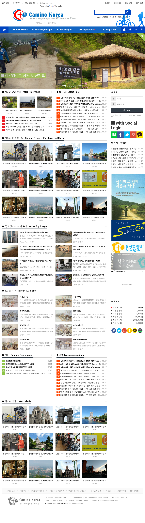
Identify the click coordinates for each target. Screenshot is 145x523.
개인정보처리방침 (37, 491)
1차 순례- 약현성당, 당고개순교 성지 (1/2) (20, 124)
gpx (98, 17)
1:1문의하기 (121, 491)
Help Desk (110, 29)
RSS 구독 (17, 3)
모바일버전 (134, 491)
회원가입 (117, 3)
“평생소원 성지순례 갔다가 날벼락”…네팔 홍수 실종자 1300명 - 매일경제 (86, 119)
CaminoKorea (21, 29)
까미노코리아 (123, 17)
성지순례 (105, 17)
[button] (11, 61)
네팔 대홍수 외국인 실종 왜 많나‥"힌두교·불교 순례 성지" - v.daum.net (85, 132)
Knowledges (65, 29)
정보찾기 (128, 3)
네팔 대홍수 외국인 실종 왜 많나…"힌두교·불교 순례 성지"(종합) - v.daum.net (87, 126)
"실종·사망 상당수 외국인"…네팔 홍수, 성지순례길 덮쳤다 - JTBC (83, 107)
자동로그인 (117, 115)
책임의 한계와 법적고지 (77, 491)
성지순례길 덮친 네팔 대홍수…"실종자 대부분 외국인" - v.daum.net (84, 110)
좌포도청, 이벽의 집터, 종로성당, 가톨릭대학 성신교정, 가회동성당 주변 (31, 373)
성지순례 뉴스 (96, 491)
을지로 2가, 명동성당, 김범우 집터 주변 (19, 370)
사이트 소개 (10, 491)
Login (127, 110)
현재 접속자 (117, 308)
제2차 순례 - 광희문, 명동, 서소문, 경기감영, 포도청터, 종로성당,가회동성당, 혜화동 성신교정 (39, 130)
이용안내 (109, 491)
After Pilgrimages (43, 29)
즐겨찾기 (5, 3)
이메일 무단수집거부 (56, 491)
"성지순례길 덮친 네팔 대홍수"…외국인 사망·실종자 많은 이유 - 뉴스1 (85, 129)
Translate (58, 6)
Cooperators (87, 29)
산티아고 (113, 17)
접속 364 (139, 3)
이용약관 (23, 491)
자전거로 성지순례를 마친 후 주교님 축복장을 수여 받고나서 (27, 127)
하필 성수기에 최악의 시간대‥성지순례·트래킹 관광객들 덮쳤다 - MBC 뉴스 (88, 123)
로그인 (107, 3)
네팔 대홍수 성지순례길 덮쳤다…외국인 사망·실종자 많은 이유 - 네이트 (86, 116)
